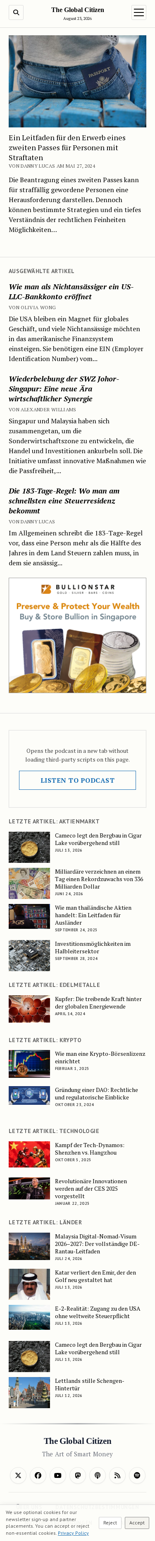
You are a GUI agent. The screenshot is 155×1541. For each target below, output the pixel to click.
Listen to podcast (77, 780)
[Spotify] (137, 1475)
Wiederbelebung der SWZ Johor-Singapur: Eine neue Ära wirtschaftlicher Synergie (64, 388)
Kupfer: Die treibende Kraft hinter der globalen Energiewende (98, 1002)
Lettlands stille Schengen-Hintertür (89, 1384)
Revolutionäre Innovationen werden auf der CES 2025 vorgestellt (91, 1188)
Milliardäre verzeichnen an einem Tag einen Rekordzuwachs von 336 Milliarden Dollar (99, 879)
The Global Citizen (77, 9)
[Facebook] (38, 1475)
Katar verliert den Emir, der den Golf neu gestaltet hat (95, 1276)
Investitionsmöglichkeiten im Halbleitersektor (93, 947)
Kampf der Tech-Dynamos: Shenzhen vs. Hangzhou (89, 1148)
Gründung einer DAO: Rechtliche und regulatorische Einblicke (96, 1093)
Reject (110, 1522)
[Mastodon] (77, 1475)
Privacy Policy (73, 1533)
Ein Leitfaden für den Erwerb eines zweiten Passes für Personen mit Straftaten (67, 147)
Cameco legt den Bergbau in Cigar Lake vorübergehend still (98, 839)
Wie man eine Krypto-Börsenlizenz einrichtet (100, 1057)
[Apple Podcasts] (97, 1475)
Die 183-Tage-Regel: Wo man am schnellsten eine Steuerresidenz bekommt (64, 500)
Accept (137, 1522)
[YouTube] (58, 1475)
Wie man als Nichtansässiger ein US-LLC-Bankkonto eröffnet (71, 291)
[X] (18, 1475)
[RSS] (117, 1475)
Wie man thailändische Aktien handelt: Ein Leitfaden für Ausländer (93, 915)
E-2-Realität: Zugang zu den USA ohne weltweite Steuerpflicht (98, 1312)
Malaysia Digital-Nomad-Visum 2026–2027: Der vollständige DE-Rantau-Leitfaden (97, 1244)
